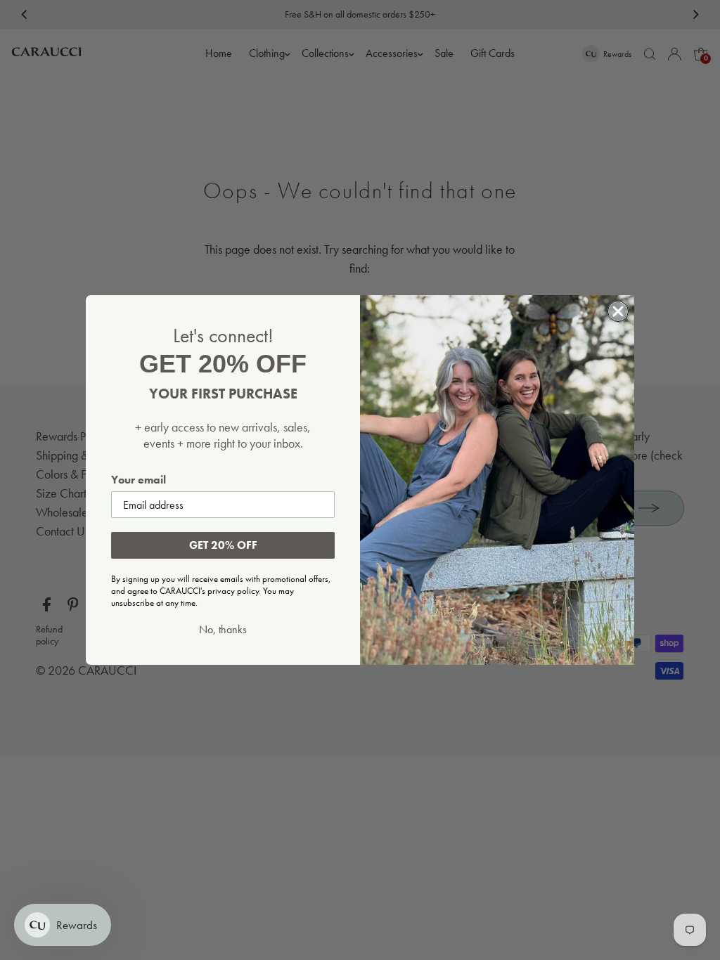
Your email (138, 479)
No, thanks (223, 630)
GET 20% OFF (223, 545)
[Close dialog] (618, 311)
